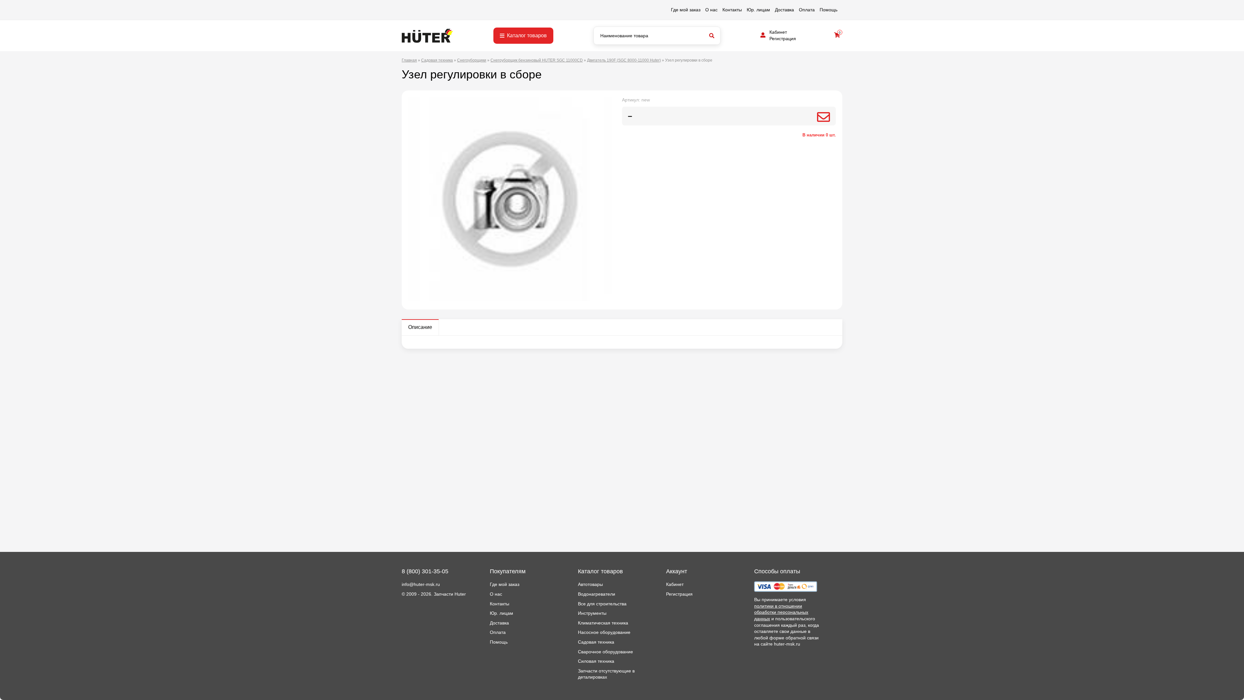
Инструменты (592, 613)
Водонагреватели (596, 594)
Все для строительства (602, 603)
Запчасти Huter (450, 594)
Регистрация (782, 38)
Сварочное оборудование (605, 651)
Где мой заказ (685, 9)
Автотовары (590, 584)
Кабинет (778, 32)
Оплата (807, 9)
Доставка (784, 9)
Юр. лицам (758, 9)
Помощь (828, 9)
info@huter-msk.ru (421, 584)
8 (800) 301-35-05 (425, 571)
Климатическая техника (603, 622)
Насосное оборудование (604, 632)
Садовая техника (596, 642)
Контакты (732, 9)
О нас (711, 9)
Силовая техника (596, 661)
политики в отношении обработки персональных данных (781, 612)
